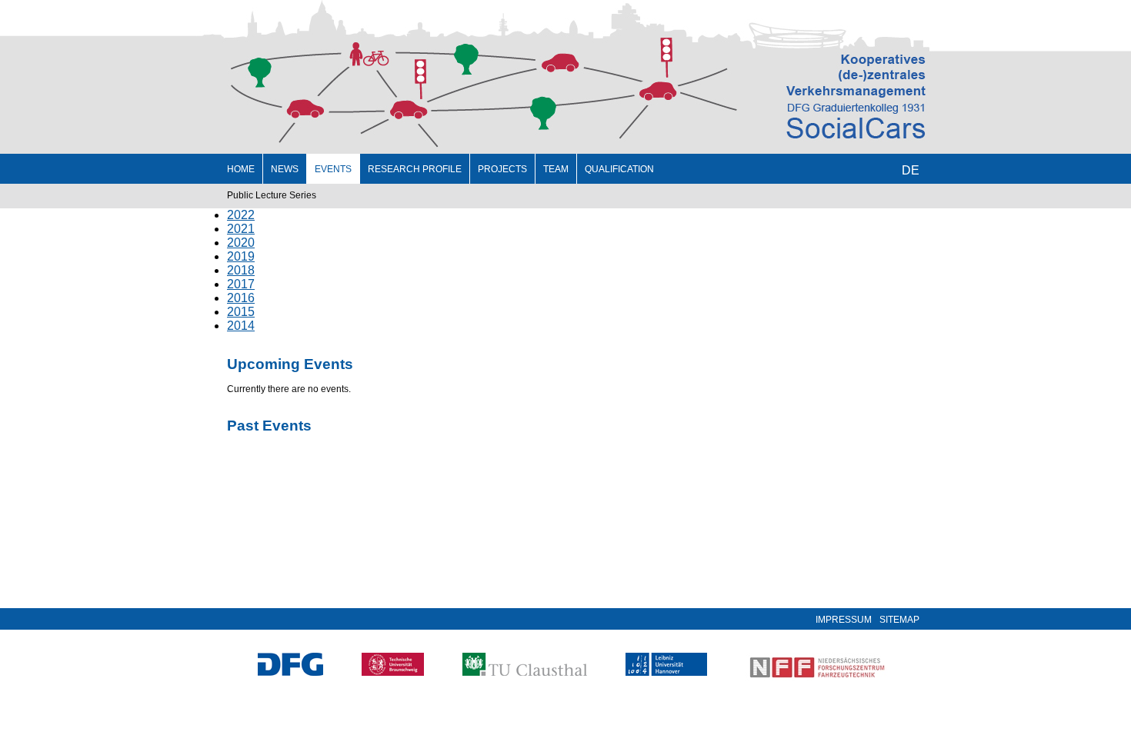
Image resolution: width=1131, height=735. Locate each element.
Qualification (619, 169)
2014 (241, 325)
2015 (241, 311)
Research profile (415, 169)
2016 (241, 297)
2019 (241, 256)
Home (241, 169)
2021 (241, 228)
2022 (241, 214)
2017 (241, 284)
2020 (241, 242)
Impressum (844, 619)
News (285, 169)
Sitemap (899, 619)
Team (556, 169)
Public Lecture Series (271, 195)
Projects (502, 169)
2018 (241, 270)
